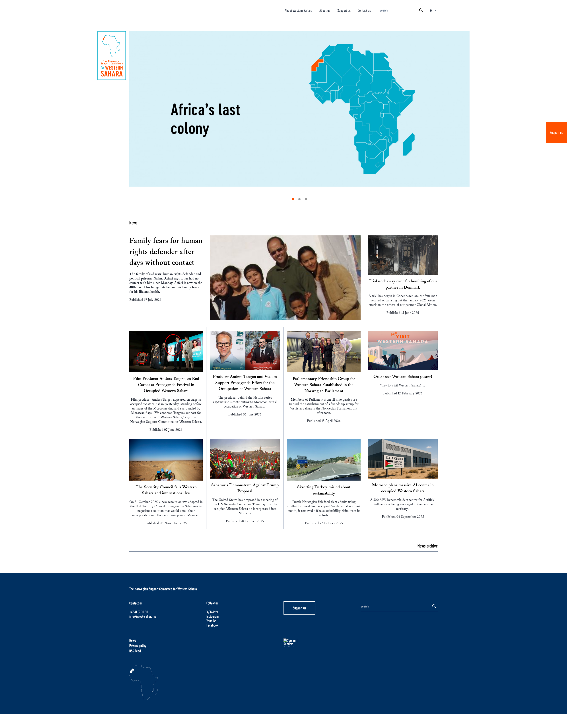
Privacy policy (137, 645)
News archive (427, 545)
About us (324, 10)
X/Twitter (212, 612)
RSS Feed (135, 651)
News (133, 222)
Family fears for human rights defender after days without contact (165, 252)
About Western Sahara (298, 10)
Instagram (212, 616)
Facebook (212, 625)
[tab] (292, 199)
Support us (556, 132)
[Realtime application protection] (322, 642)
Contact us (364, 10)
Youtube (211, 621)
